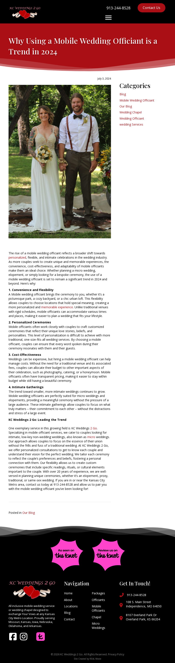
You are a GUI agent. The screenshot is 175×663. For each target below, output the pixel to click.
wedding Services (131, 124)
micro (91, 437)
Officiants (98, 600)
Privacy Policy (116, 654)
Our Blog (28, 513)
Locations (71, 606)
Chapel (96, 617)
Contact (69, 619)
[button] (13, 636)
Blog (123, 94)
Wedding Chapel (131, 112)
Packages (98, 593)
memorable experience (57, 307)
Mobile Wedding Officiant (137, 100)
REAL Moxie (95, 658)
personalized (17, 257)
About (68, 600)
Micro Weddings (98, 625)
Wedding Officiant (132, 118)
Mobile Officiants (98, 608)
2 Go (93, 428)
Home (68, 593)
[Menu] (108, 17)
